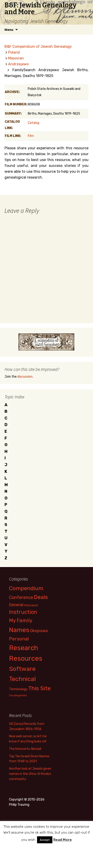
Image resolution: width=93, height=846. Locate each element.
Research (23, 648)
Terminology (18, 689)
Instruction (23, 612)
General (16, 604)
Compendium (26, 588)
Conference (21, 597)
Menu (9, 29)
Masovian (16, 58)
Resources (25, 658)
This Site (39, 688)
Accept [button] (45, 839)
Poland (14, 52)
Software (22, 668)
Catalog (33, 123)
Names (19, 630)
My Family (20, 620)
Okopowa (39, 630)
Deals (41, 597)
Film (31, 136)
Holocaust (31, 605)
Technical (22, 679)
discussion (25, 377)
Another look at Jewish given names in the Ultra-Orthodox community (30, 774)
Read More (62, 840)
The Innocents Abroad (25, 749)
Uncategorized (18, 695)
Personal (19, 639)
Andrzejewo (18, 64)
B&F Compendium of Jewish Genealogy (38, 46)
